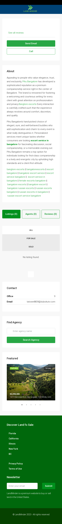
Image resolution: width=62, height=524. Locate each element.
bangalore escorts (16, 184)
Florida (12, 433)
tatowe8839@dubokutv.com (41, 301)
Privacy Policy (16, 463)
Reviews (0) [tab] (51, 214)
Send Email (31, 43)
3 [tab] (32, 405)
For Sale (31, 238)
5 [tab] (41, 405)
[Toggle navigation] (3, 2)
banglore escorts (15, 169)
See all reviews (16, 32)
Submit (48, 486)
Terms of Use (15, 469)
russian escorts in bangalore (33, 192)
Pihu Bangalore (29, 81)
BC (10, 454)
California (14, 438)
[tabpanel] (31, 382)
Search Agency (31, 340)
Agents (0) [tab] (31, 214)
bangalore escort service (32, 173)
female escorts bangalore (32, 180)
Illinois (12, 444)
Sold (31, 247)
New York (13, 449)
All (31, 230)
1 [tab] (23, 405)
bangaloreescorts (35, 169)
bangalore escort (37, 184)
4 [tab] (37, 405)
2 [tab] (27, 405)
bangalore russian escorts (20, 188)
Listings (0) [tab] (11, 214)
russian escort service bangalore (24, 195)
